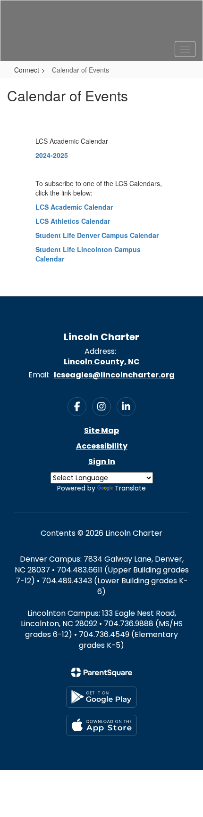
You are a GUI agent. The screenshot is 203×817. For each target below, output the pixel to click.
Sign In (101, 461)
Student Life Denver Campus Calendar (97, 235)
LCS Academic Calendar (74, 207)
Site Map (101, 430)
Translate (130, 488)
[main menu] (185, 49)
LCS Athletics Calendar (72, 221)
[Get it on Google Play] (101, 697)
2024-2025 (51, 155)
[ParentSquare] (102, 672)
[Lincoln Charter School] (102, 24)
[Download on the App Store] (101, 725)
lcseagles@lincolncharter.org (114, 374)
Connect (26, 69)
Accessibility (101, 446)
